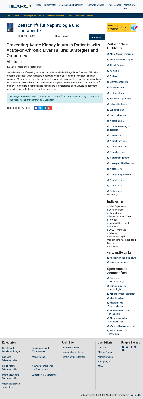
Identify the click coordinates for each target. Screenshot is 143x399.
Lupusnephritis (116, 109)
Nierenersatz (116, 135)
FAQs (100, 366)
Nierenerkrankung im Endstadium (118, 128)
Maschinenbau (39, 357)
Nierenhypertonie (118, 141)
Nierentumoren (116, 180)
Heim (38, 5)
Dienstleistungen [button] (96, 5)
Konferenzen (115, 5)
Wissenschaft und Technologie (11, 385)
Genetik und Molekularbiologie (11, 350)
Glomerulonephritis (118, 82)
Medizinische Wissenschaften (10, 368)
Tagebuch (15, 16)
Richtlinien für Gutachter (73, 357)
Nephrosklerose (117, 115)
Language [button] (96, 37)
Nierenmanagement (119, 157)
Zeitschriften (50, 5)
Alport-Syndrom (117, 65)
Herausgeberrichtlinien (73, 352)
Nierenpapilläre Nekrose (121, 163)
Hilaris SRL (135, 395)
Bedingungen (104, 361)
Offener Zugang (105, 352)
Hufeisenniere (116, 87)
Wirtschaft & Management (44, 374)
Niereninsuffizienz (118, 146)
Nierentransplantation (120, 174)
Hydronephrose (117, 93)
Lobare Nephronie (118, 104)
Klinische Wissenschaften (10, 359)
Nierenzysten (116, 185)
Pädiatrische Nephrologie (114, 193)
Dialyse (113, 76)
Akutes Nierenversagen (121, 59)
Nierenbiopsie (116, 121)
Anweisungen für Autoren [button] (32, 16)
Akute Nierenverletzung (121, 54)
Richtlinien (80, 16)
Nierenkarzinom (117, 152)
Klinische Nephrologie (120, 98)
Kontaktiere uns (129, 7)
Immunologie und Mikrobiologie (40, 350)
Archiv (69, 16)
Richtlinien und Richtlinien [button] (71, 5)
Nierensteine (115, 169)
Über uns (102, 347)
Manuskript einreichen (55, 16)
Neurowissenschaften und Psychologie (42, 368)
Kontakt (90, 16)
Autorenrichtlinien (70, 347)
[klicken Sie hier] (20, 6)
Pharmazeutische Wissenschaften (10, 376)
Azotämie (114, 70)
